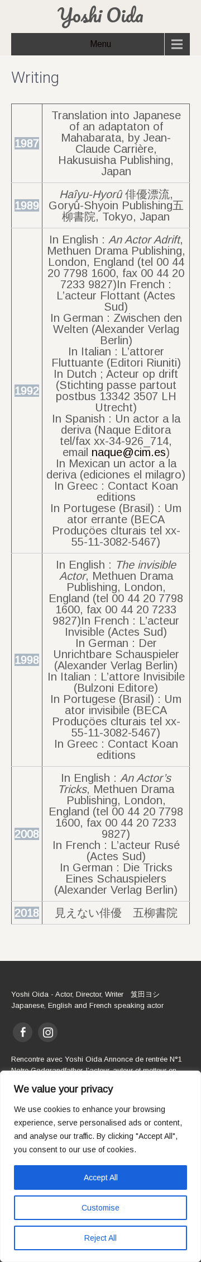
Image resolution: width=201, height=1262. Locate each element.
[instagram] (48, 1032)
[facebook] (22, 1032)
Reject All (100, 1237)
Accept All (101, 1177)
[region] (100, 1166)
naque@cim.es (129, 452)
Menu (100, 44)
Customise (100, 1207)
